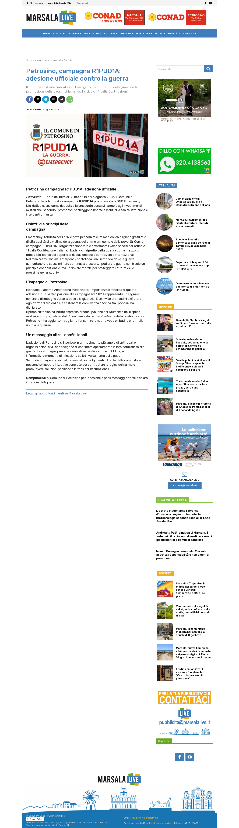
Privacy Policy (36, 819)
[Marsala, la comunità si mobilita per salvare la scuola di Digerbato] (165, 631)
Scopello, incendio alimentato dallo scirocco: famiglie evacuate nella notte (193, 244)
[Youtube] (210, 3)
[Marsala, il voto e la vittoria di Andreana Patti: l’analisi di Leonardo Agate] (165, 406)
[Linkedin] (114, 798)
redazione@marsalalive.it (144, 817)
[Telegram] (45, 99)
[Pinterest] (124, 798)
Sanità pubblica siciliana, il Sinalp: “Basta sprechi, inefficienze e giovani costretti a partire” (193, 365)
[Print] (61, 99)
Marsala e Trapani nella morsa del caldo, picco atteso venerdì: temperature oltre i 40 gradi (191, 590)
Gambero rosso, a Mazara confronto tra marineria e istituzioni (192, 286)
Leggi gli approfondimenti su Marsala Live (56, 393)
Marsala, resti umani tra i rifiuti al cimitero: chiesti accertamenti (192, 223)
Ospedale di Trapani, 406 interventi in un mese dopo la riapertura (193, 265)
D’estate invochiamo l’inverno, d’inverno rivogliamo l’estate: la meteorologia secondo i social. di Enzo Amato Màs (183, 516)
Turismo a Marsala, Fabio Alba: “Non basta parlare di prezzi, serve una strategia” (193, 386)
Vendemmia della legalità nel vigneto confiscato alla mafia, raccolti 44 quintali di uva (193, 611)
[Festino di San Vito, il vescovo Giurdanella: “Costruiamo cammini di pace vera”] (165, 673)
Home (29, 60)
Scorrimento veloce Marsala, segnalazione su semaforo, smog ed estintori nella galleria (192, 344)
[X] (37, 99)
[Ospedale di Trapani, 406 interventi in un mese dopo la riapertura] (164, 264)
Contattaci (82, 3)
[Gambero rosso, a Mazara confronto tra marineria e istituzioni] (164, 286)
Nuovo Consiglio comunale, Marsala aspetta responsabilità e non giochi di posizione (182, 554)
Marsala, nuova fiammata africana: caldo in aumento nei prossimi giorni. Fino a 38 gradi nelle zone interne (193, 652)
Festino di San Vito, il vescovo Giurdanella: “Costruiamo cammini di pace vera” (191, 673)
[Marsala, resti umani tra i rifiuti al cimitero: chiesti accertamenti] (164, 222)
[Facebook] (205, 3)
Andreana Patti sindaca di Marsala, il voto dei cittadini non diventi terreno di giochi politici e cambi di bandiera (184, 536)
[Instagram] (105, 798)
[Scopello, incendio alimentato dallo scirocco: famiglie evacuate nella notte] (164, 243)
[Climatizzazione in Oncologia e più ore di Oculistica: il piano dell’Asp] (164, 201)
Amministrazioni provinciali (47, 60)
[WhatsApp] (69, 99)
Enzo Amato (34, 109)
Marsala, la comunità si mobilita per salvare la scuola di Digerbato (191, 632)
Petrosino (68, 60)
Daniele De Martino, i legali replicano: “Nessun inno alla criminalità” (193, 323)
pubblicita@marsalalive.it (159, 823)
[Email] (53, 99)
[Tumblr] (133, 798)
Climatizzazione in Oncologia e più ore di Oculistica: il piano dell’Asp (193, 202)
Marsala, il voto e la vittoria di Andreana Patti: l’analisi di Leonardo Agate (193, 407)
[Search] (208, 68)
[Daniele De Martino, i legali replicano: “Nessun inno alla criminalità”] (165, 322)
